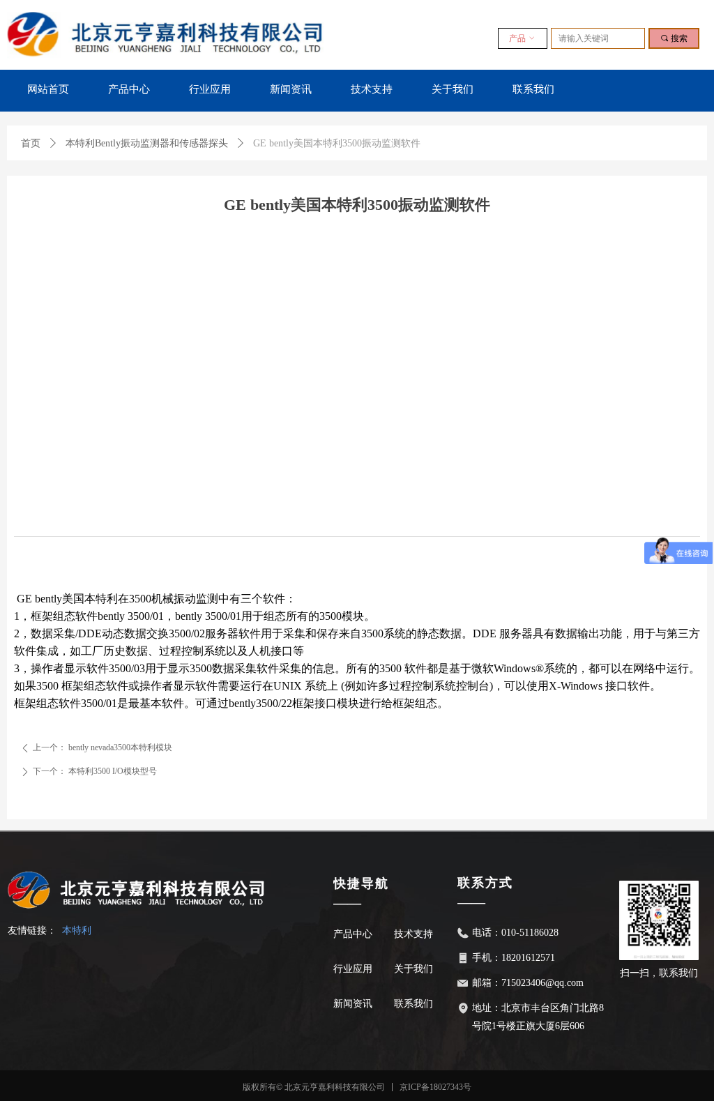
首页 (30, 143)
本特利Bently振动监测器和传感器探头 (147, 143)
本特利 (76, 930)
